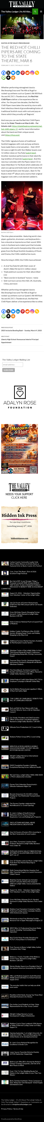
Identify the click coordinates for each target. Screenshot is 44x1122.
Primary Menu (41, 11)
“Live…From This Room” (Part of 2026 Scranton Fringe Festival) (23, 572)
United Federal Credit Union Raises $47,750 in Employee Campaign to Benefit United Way (26, 680)
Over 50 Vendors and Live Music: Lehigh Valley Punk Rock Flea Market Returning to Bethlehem (26, 862)
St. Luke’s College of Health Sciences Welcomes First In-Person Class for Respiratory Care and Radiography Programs (25, 815)
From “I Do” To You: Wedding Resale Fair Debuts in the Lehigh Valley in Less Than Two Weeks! (25, 1073)
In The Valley (13, 43)
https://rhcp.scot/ (12, 135)
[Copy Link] (37, 73)
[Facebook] (3, 73)
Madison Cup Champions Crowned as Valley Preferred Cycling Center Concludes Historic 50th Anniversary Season (25, 911)
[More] (13, 77)
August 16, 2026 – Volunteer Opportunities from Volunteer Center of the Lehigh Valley (25, 891)
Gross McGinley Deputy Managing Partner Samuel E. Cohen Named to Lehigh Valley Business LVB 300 (25, 614)
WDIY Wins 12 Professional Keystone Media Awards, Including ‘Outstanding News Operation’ (25, 930)
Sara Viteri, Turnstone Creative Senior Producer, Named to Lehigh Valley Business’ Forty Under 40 (25, 843)
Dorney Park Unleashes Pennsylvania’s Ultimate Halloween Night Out (23, 785)
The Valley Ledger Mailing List (16, 360)
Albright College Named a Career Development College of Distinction (22, 1015)
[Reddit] (27, 73)
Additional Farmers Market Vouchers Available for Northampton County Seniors (26, 642)
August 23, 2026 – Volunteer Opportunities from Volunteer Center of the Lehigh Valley (25, 594)
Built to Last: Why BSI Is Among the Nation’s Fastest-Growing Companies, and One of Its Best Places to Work (25, 1063)
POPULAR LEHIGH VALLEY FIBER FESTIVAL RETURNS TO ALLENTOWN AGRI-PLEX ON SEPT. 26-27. (26, 853)
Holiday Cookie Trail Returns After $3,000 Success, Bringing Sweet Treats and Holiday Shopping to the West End (25, 633)
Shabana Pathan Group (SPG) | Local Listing (25, 737)
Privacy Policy (6, 1109)
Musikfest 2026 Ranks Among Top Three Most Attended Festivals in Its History (26, 996)
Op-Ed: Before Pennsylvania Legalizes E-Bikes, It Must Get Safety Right (26, 690)
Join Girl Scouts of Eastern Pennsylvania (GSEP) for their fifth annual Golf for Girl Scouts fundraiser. (26, 604)
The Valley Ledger (22, 65)
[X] (8, 73)
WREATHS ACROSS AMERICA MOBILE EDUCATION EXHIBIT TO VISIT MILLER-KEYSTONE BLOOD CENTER (24, 748)
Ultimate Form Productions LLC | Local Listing (26, 727)
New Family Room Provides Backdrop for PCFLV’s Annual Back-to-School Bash (24, 939)
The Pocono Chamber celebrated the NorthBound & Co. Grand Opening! (22, 804)
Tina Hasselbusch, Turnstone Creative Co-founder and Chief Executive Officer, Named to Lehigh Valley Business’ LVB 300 (26, 672)
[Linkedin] (18, 73)
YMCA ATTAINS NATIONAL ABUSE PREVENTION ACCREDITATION (22, 823)
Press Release (24, 43)
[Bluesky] (13, 73)
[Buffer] (8, 77)
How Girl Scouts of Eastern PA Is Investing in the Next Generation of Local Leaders (25, 833)
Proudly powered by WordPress (11, 1119)
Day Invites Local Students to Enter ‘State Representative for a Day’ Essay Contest (24, 1005)
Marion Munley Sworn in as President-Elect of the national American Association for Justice (26, 967)
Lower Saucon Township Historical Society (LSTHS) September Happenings (24, 1053)
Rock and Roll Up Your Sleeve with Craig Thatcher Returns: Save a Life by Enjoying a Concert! (25, 710)
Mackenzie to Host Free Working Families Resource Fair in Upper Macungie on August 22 (26, 919)
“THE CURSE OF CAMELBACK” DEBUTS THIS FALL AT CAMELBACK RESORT (26, 699)
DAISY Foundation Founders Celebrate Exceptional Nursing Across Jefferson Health (25, 766)
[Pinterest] (23, 73)
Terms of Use (18, 1109)
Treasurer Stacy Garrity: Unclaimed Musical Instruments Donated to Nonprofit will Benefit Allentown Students (26, 662)
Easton (4, 43)
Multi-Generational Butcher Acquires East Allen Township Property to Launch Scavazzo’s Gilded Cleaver (26, 872)
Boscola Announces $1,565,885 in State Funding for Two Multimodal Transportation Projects (25, 796)
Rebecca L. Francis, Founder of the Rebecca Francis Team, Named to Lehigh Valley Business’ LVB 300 (25, 958)
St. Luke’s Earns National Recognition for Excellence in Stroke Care (24, 1043)
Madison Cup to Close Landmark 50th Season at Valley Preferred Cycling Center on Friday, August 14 (26, 1025)
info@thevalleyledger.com (22, 1104)
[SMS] (3, 77)
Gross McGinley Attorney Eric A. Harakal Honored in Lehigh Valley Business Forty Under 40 (26, 901)
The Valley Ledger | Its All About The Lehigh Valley (16, 11)
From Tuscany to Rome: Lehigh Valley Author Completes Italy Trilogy (25, 948)
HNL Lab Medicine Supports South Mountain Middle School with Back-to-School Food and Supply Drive (25, 978)
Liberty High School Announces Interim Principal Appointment (19, 339)
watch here (30, 153)
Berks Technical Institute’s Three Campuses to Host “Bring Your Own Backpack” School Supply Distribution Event (26, 1082)
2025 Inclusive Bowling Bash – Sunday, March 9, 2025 (21, 329)
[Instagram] (32, 73)
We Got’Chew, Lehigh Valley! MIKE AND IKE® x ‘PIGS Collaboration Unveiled (26, 776)
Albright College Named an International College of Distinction (24, 757)
